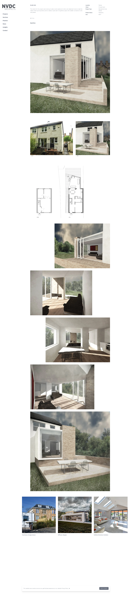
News (4, 24)
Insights (5, 27)
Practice (5, 20)
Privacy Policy (65, 588)
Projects (5, 14)
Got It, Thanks (104, 588)
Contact (5, 30)
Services (5, 17)
